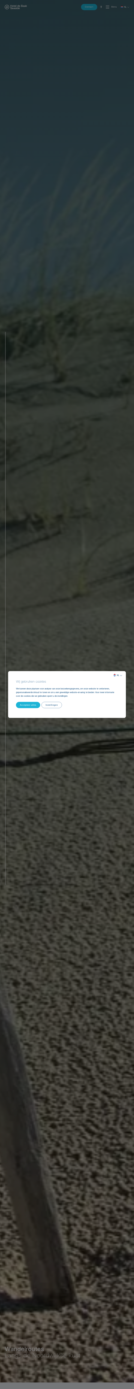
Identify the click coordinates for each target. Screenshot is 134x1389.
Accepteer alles (28, 705)
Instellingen (52, 705)
